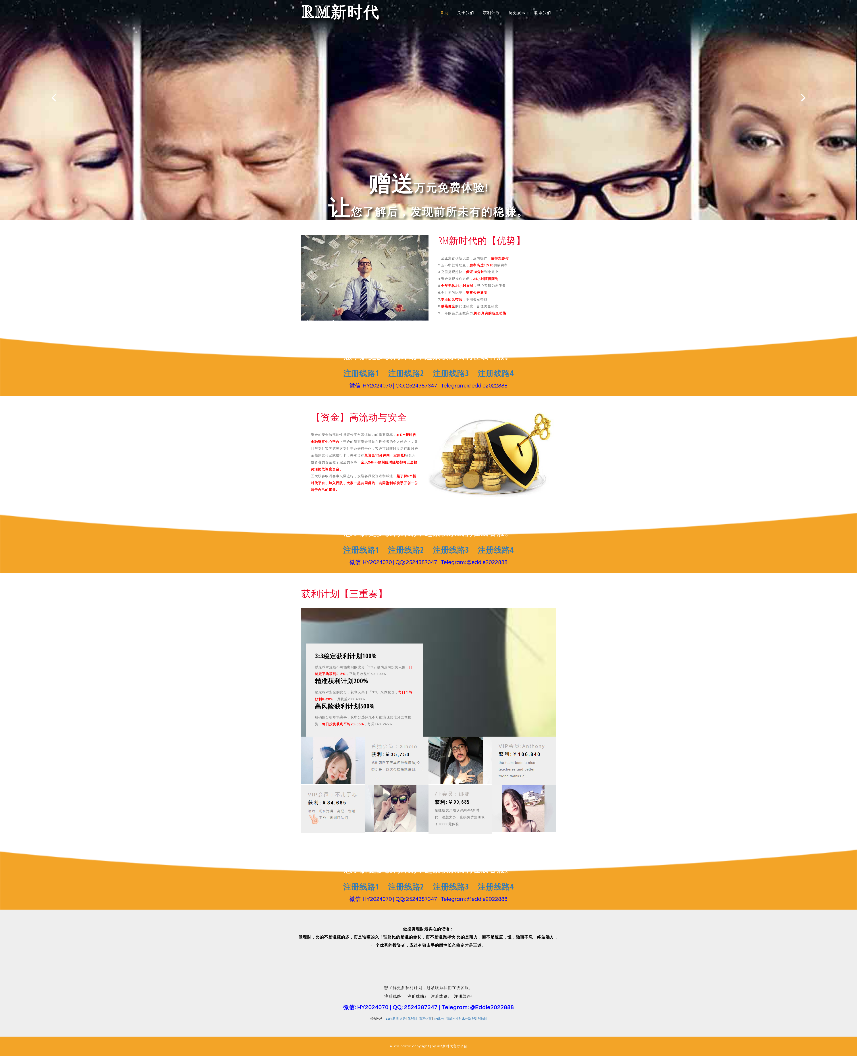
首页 (444, 13)
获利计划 (491, 13)
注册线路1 (361, 373)
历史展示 (517, 13)
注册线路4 (496, 373)
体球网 (412, 1018)
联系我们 (542, 13)
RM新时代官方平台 (452, 1046)
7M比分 (439, 1018)
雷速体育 (425, 1018)
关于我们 (465, 13)
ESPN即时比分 (396, 1018)
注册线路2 (406, 373)
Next (803, 97)
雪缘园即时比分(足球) (461, 1018)
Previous (53, 97)
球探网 (482, 1018)
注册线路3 (451, 373)
